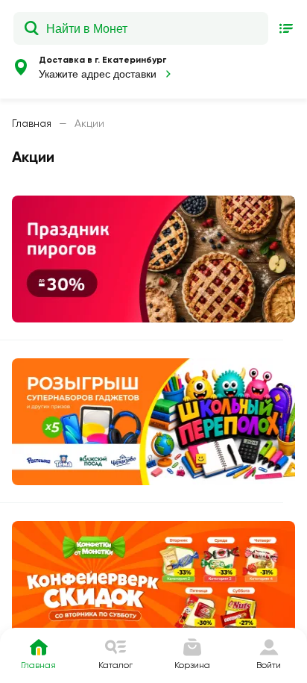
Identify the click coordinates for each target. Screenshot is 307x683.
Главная (31, 123)
